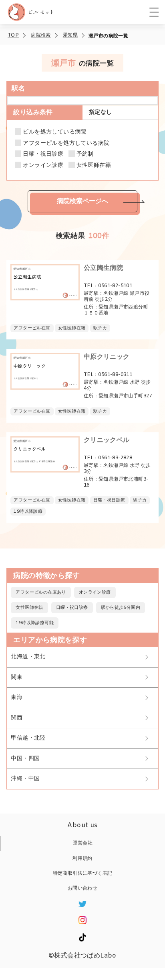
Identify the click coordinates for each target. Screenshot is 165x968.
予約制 (85, 154)
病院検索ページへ (82, 200)
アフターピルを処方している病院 (66, 143)
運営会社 (83, 843)
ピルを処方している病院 (54, 132)
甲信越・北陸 (28, 738)
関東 (16, 677)
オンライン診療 (43, 165)
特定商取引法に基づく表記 (83, 873)
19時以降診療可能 (35, 623)
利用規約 (82, 858)
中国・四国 (25, 758)
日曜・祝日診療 (43, 154)
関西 (16, 718)
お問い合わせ (82, 888)
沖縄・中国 (25, 779)
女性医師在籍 (93, 165)
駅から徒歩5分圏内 (121, 607)
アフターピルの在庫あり (41, 592)
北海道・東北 (28, 657)
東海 (16, 697)
